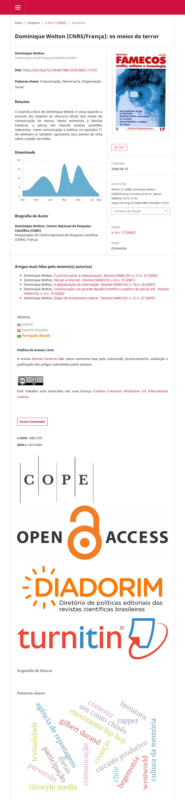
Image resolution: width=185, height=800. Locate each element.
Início (18, 23)
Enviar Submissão (32, 422)
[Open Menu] (17, 7)
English (27, 324)
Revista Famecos (45, 359)
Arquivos (34, 23)
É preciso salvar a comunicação (78, 275)
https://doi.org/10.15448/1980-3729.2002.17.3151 (60, 70)
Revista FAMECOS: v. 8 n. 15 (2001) (109, 280)
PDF (121, 147)
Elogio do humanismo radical (76, 298)
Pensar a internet (67, 280)
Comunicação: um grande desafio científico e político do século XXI (105, 289)
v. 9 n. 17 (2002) (55, 23)
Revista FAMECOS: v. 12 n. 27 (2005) (131, 275)
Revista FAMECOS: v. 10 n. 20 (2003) (128, 284)
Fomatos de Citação (128, 211)
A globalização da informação (76, 284)
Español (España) (35, 330)
